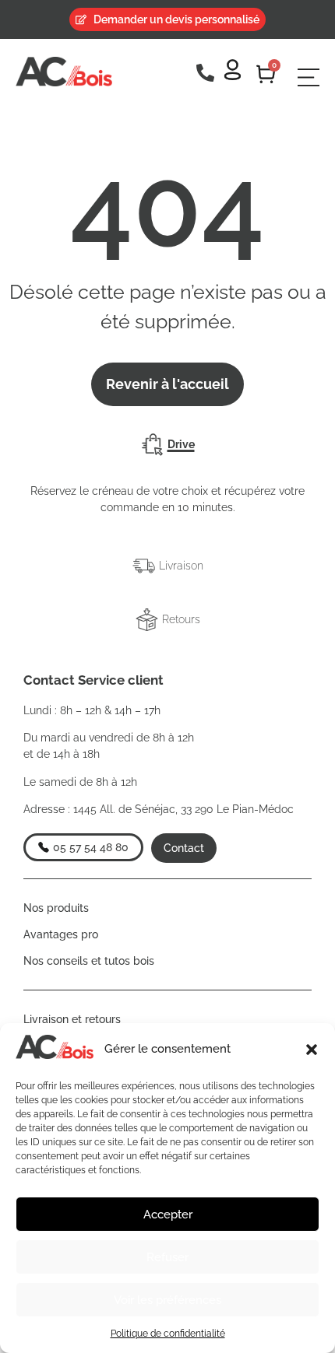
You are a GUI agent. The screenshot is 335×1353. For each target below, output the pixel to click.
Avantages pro (60, 934)
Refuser (167, 1257)
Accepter (167, 1215)
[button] (311, 1049)
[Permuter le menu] (308, 77)
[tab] (167, 445)
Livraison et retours (72, 1019)
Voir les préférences (167, 1300)
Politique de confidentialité (168, 1333)
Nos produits (56, 908)
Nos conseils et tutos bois (88, 961)
